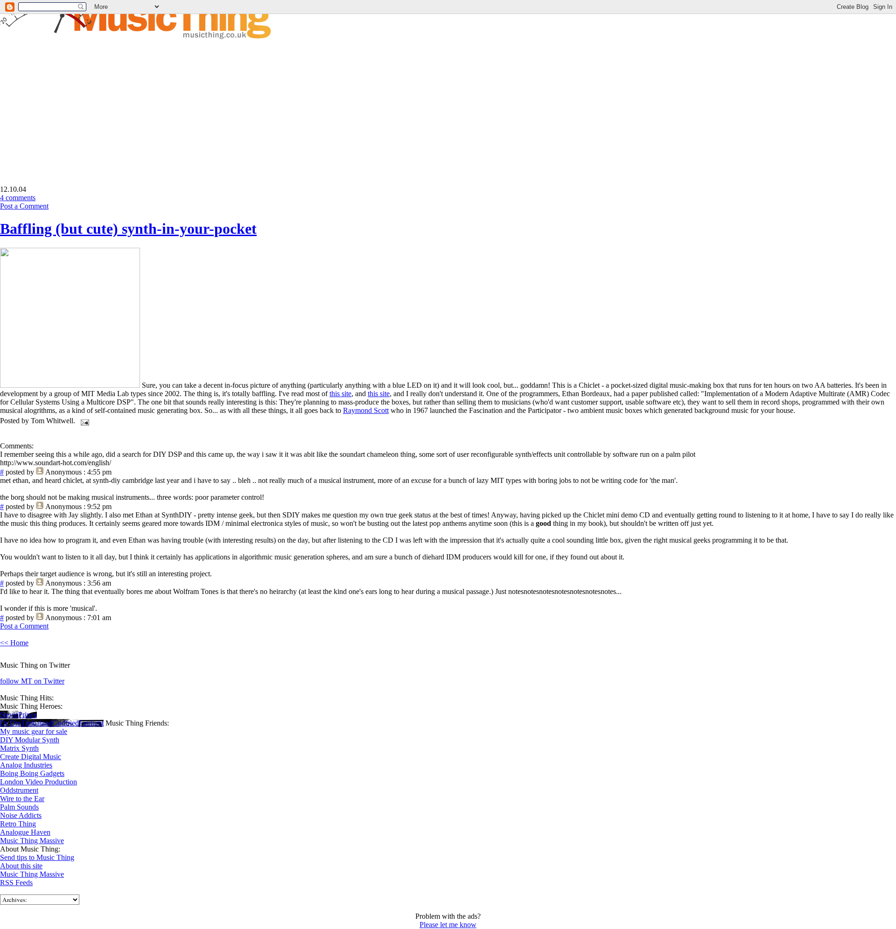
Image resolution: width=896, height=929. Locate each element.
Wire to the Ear (22, 799)
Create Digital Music (30, 757)
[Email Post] (83, 421)
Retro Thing (18, 824)
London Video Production (38, 782)
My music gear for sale (33, 731)
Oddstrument (19, 790)
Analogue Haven (25, 832)
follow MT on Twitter (32, 681)
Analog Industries (26, 765)
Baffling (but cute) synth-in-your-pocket (128, 228)
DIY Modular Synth (29, 740)
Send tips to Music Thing (37, 857)
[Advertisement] (78, 105)
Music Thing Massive (32, 841)
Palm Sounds (19, 807)
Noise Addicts (21, 815)
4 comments (17, 198)
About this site (21, 866)
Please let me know (448, 925)
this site (340, 394)
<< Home (14, 643)
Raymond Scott (366, 410)
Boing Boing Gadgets (32, 773)
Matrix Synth (19, 748)
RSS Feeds (16, 883)
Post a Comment (24, 206)
